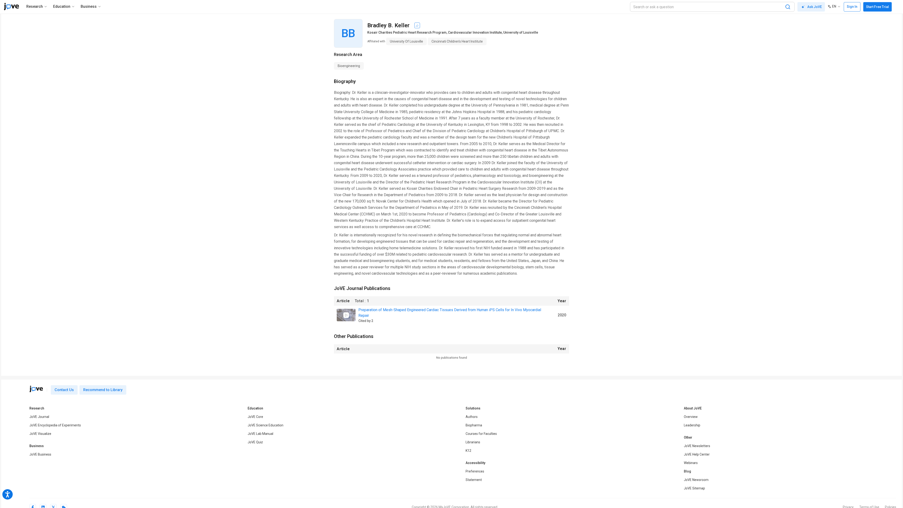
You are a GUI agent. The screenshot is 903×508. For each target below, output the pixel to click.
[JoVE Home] (11, 6)
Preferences (475, 471)
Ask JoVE (814, 7)
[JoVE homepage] (36, 389)
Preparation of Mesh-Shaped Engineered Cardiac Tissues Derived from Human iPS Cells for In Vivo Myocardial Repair (449, 313)
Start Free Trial (877, 7)
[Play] (346, 315)
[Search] (787, 7)
